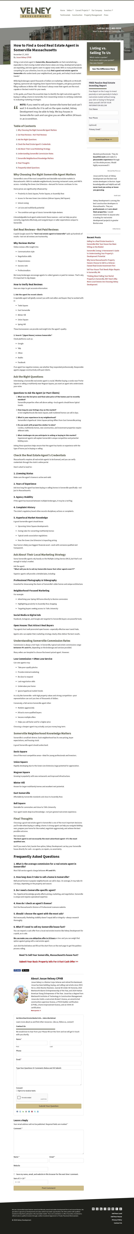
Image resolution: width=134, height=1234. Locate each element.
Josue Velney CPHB (23, 57)
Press (106, 15)
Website (17, 1165)
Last (51, 1047)
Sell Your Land (117, 1213)
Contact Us (118, 1223)
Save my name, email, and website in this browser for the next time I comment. (47, 1174)
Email (18, 1059)
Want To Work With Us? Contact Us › (107, 31)
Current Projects (81, 10)
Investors (107, 10)
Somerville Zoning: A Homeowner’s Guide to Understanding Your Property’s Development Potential (103, 253)
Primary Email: (95, 129)
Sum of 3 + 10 (19, 1178)
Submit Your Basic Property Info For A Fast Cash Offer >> (48, 961)
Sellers (69, 10)
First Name (93, 109)
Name (19, 1039)
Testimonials (65, 15)
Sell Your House (116, 1217)
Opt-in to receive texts (27, 1090)
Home (62, 10)
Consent (19, 1088)
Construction (77, 15)
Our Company (97, 10)
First (17, 1047)
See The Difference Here (103, 68)
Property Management (93, 15)
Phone (18, 1050)
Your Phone (93, 118)
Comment (18, 1128)
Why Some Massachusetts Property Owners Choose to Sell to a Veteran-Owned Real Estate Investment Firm (101, 263)
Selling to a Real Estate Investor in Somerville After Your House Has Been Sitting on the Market (101, 244)
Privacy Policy (117, 1220)
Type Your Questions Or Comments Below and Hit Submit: (38, 1068)
